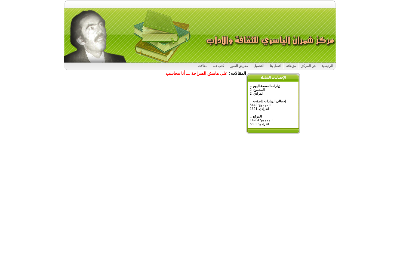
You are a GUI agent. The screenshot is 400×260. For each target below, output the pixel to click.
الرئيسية (327, 66)
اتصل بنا (275, 66)
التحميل (259, 66)
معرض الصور (239, 66)
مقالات (202, 66)
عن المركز (308, 66)
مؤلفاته (291, 66)
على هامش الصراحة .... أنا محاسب (196, 73)
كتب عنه (218, 66)
